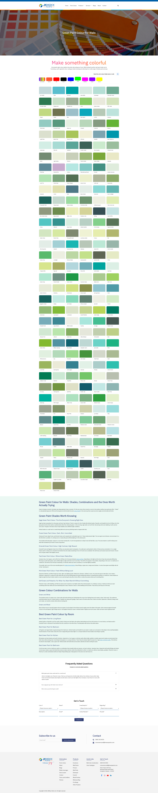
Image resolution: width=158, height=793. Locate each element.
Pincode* (102, 711)
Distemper (75, 772)
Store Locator (62, 772)
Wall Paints (76, 765)
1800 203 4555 (99, 739)
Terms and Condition (64, 777)
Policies (61, 780)
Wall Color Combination (92, 763)
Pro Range (75, 782)
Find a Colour (73, 5)
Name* (61, 705)
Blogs (94, 5)
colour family (77, 511)
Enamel (75, 775)
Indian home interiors (70, 565)
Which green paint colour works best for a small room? (54, 673)
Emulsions (75, 763)
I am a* (41, 705)
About (99, 5)
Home (66, 5)
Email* (61, 711)
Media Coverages (63, 770)
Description (42, 711)
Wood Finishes (76, 777)
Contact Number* (83, 711)
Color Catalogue (90, 765)
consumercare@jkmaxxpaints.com (104, 742)
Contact (104, 5)
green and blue (80, 559)
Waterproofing (76, 780)
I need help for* (83, 705)
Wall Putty (75, 770)
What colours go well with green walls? (50, 689)
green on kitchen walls (105, 640)
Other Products (76, 784)
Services (88, 5)
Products (81, 5)
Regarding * (103, 705)
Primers (75, 768)
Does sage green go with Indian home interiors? (52, 684)
